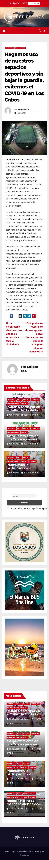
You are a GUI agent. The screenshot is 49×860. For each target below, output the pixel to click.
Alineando (9, 48)
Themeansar (24, 855)
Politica (24, 403)
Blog (19, 399)
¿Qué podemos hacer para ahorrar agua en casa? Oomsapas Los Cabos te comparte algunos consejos (34, 337)
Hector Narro (31, 415)
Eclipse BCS (23, 109)
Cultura (26, 399)
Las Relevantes (13, 403)
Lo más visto (20, 48)
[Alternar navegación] (22, 30)
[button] (40, 30)
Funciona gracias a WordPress (17, 851)
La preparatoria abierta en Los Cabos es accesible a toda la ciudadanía (14, 334)
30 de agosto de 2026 (19, 719)
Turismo (33, 461)
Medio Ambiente (13, 797)
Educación (35, 399)
